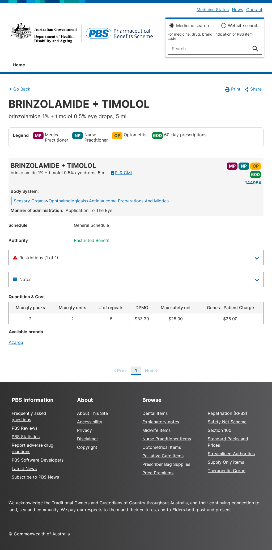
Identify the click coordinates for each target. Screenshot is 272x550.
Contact (254, 9)
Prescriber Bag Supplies (166, 464)
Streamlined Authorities (231, 453)
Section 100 (219, 430)
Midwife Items (156, 430)
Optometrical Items (161, 447)
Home (19, 64)
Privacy (84, 430)
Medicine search (192, 25)
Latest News (24, 468)
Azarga (16, 342)
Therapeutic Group (226, 470)
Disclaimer (87, 438)
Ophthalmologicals (67, 200)
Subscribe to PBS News (35, 477)
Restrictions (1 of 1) (38, 257)
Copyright (87, 447)
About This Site (92, 413)
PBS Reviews (24, 428)
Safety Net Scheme (227, 421)
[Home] (81, 35)
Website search (243, 25)
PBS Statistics (26, 436)
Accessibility (89, 421)
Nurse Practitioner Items (166, 438)
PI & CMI (123, 172)
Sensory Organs (30, 200)
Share (256, 89)
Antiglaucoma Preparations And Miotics (129, 200)
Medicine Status (213, 9)
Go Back (21, 89)
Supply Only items (226, 462)
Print (235, 89)
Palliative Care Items (163, 455)
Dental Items (155, 413)
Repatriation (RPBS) (227, 413)
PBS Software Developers (37, 460)
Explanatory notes (160, 421)
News (237, 9)
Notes (25, 279)
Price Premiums (157, 472)
